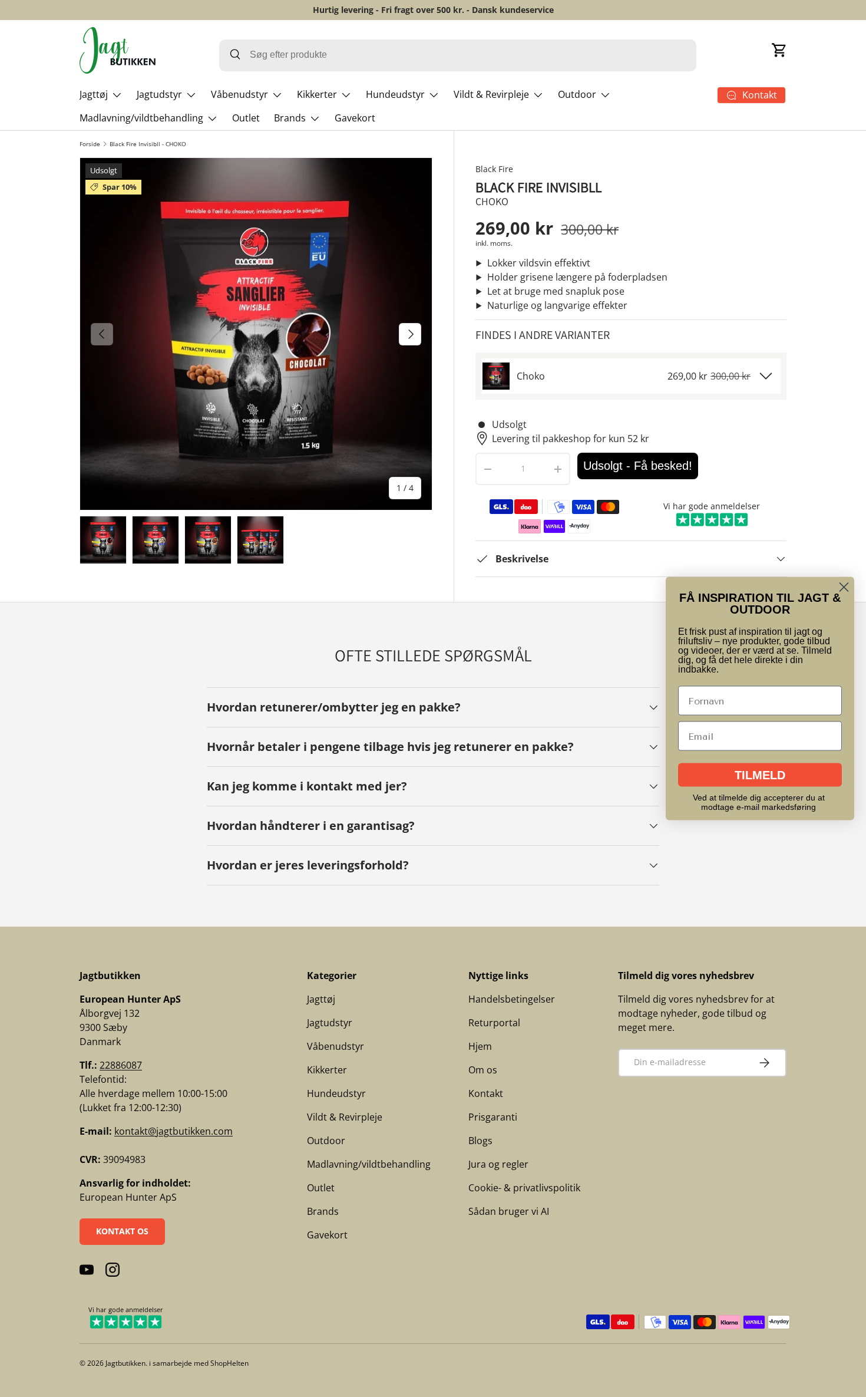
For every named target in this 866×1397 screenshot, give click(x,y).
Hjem (480, 1046)
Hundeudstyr (395, 94)
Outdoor (577, 94)
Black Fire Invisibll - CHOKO (148, 144)
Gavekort (355, 117)
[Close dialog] (844, 587)
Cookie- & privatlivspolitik (524, 1187)
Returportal (494, 1022)
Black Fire (494, 168)
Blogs (480, 1140)
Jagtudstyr (159, 94)
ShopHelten (229, 1363)
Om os (482, 1069)
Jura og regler (498, 1164)
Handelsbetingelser (511, 999)
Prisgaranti (492, 1117)
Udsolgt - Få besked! (637, 465)
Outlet (246, 117)
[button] (779, 50)
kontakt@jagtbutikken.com (173, 1131)
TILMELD (760, 775)
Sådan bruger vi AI (508, 1211)
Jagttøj (94, 94)
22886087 (121, 1065)
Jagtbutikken (125, 1363)
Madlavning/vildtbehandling (141, 117)
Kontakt (485, 1093)
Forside (90, 144)
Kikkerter (317, 94)
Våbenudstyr (239, 94)
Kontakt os (122, 1231)
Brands (290, 117)
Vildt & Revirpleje (491, 94)
